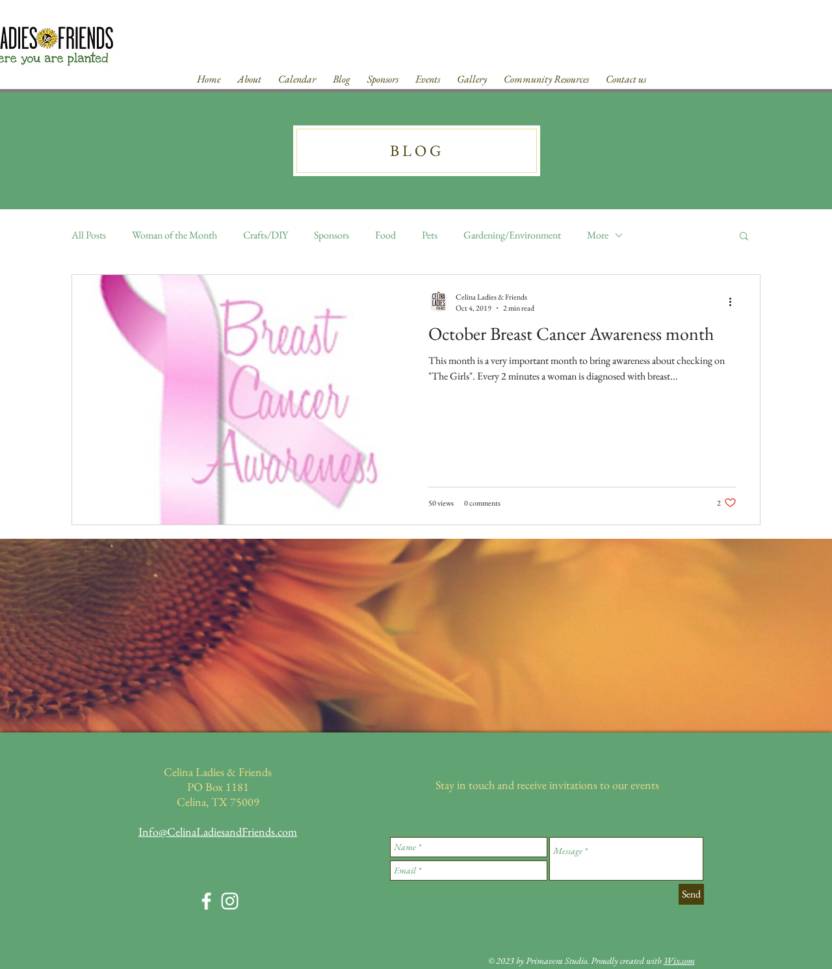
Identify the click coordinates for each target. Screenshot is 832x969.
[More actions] (734, 302)
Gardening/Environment (512, 235)
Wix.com (679, 960)
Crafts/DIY (265, 235)
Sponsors (331, 235)
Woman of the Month (174, 235)
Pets (429, 235)
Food (385, 235)
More (597, 235)
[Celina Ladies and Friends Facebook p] (206, 901)
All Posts (89, 235)
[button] (744, 237)
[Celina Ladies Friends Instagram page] (229, 901)
